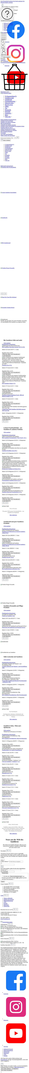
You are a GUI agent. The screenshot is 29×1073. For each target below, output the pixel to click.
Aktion (3, 860)
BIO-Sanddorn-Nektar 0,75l (8, 383)
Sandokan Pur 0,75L (7, 365)
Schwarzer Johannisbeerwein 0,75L (10, 807)
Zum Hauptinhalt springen (7, 1)
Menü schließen (6, 57)
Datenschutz (6, 26)
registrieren (5, 61)
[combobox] (7, 138)
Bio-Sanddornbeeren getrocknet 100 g (11, 569)
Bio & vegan (8, 151)
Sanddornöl (7, 147)
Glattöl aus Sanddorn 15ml (8, 616)
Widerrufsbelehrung (8, 24)
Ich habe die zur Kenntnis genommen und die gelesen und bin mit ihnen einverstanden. (14, 878)
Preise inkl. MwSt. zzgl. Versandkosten (11, 354)
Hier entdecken (13, 515)
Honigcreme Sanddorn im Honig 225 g (11, 469)
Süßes (6, 152)
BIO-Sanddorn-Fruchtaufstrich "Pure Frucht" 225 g (14, 437)
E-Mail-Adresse (5, 861)
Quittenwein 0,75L (6, 796)
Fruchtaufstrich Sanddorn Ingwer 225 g (11, 480)
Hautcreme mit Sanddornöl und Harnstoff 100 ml (13, 627)
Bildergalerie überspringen (7, 166)
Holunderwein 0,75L (7, 773)
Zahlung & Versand (8, 23)
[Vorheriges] (2, 294)
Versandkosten (4, 1059)
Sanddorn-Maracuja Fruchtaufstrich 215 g (12, 492)
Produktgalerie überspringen (8, 344)
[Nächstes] (5, 294)
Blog (6, 159)
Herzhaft (7, 156)
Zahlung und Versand (9, 899)
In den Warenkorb (6, 355)
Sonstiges (7, 157)
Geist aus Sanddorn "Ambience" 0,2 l (11, 761)
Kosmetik (7, 155)
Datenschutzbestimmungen (16, 876)
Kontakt (5, 30)
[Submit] (1, 863)
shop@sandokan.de (5, 919)
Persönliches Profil (9, 62)
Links (2, 895)
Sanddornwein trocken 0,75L (9, 784)
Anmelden (3, 59)
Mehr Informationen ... (19, 1067)
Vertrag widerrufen (8, 898)
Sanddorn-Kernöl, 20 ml (8, 557)
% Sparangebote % (9, 144)
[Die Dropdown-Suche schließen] (17, 137)
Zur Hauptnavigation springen (12, 2)
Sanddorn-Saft (8, 145)
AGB (5, 28)
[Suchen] (15, 138)
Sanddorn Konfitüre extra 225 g (9, 450)
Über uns (7, 160)
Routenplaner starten (7, 922)
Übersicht (3, 62)
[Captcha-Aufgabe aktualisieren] (2, 866)
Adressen (16, 62)
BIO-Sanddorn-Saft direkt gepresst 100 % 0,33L (13, 347)
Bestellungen (22, 62)
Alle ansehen (7, 526)
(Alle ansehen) (7, 343)
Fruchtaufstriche (9, 148)
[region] (14, 230)
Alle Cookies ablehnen (6, 1068)
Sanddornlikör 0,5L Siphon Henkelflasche (12, 750)
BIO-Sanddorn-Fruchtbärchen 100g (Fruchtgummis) (14, 695)
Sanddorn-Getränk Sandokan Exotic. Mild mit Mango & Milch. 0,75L (13, 395)
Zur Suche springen (18, 1)
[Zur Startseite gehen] (6, 32)
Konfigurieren (15, 1068)
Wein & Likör (8, 149)
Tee (6, 153)
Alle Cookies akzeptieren (6, 1070)
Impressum (6, 27)
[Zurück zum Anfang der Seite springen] (2, 1064)
